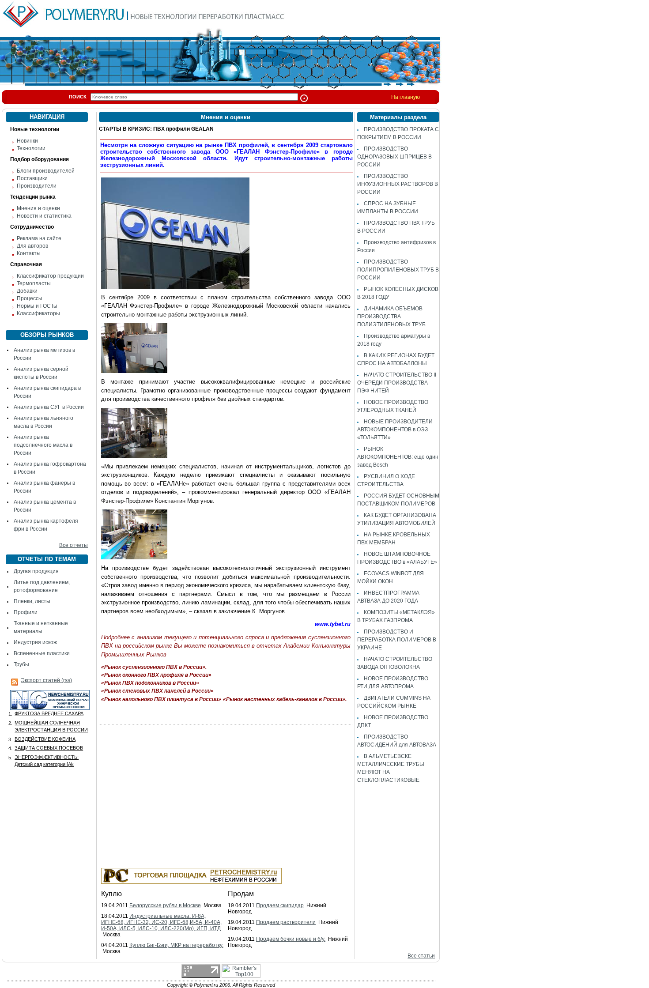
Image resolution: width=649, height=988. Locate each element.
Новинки (27, 141)
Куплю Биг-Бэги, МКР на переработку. (176, 945)
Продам (241, 893)
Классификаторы (38, 313)
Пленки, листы (32, 601)
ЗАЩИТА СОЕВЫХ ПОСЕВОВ (49, 747)
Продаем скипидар (280, 905)
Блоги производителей (46, 171)
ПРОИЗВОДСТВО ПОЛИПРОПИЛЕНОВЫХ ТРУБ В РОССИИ (398, 270)
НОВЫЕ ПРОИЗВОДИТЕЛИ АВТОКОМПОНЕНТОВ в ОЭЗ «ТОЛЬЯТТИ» (395, 430)
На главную (405, 97)
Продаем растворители (286, 922)
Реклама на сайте (39, 238)
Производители (37, 186)
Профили (26, 612)
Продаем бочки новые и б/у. (290, 939)
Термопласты (34, 283)
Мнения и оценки (38, 208)
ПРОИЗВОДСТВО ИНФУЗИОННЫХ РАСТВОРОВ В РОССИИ (397, 184)
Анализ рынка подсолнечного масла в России (43, 445)
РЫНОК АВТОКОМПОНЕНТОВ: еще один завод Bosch (397, 457)
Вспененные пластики (42, 653)
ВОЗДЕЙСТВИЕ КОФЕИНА (45, 739)
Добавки (27, 291)
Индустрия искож (35, 642)
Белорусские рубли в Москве (165, 905)
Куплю (111, 893)
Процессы (29, 298)
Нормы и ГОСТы (37, 306)
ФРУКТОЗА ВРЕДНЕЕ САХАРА (49, 713)
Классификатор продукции (50, 276)
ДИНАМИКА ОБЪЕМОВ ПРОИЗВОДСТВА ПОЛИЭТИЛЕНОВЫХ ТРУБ (391, 316)
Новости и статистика (44, 216)
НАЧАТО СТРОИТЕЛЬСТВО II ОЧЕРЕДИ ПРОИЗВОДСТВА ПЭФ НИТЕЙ (396, 383)
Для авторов (32, 246)
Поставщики (32, 178)
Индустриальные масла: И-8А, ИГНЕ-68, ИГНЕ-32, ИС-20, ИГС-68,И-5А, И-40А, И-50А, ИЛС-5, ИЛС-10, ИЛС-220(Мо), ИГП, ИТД (161, 922)
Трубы (21, 664)
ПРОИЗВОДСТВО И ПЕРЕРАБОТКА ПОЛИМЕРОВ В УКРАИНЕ (396, 640)
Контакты (29, 253)
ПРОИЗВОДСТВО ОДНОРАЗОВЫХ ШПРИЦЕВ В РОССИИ (394, 157)
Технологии (31, 148)
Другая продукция (36, 571)
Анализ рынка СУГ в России (49, 407)
